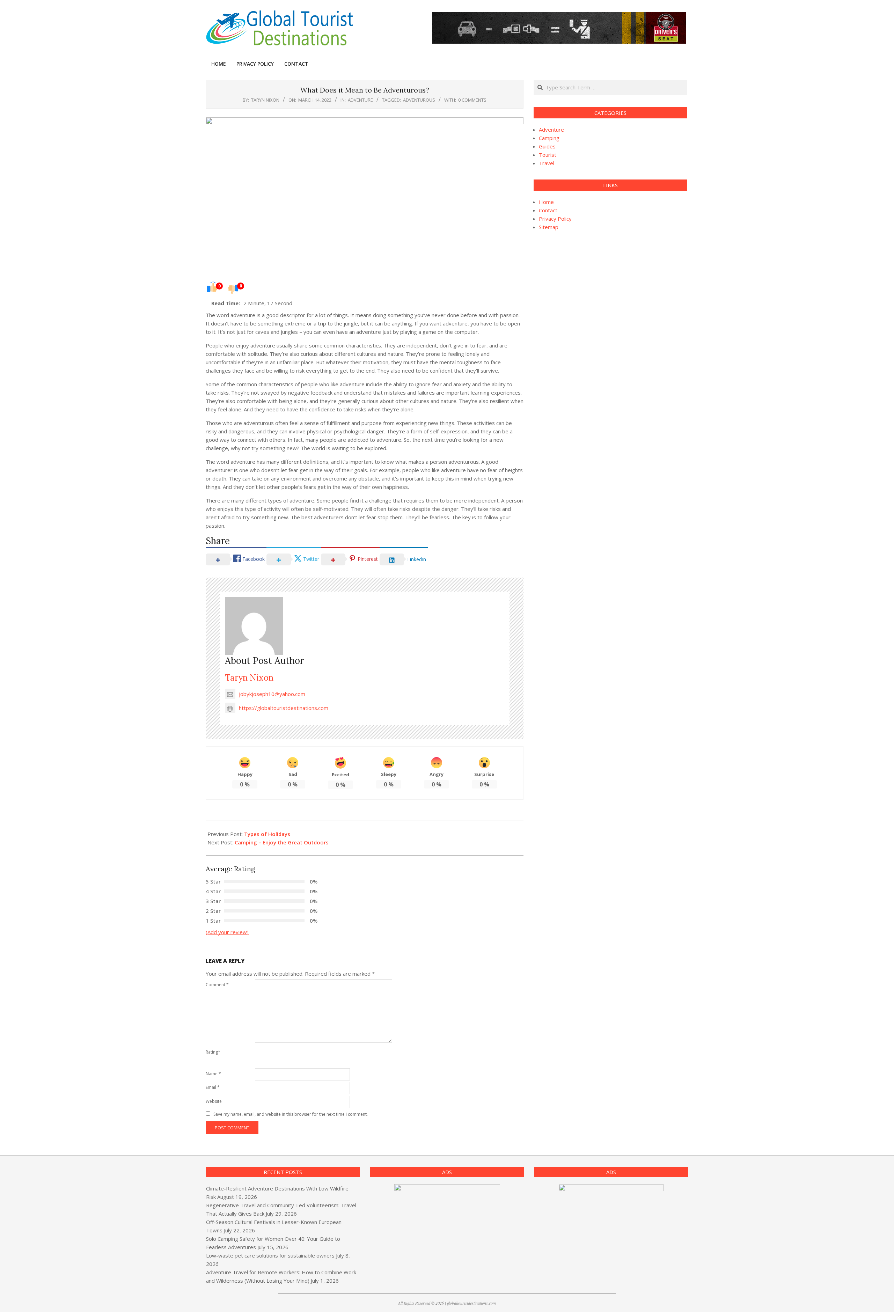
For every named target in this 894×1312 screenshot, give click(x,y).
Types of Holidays (267, 833)
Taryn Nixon (249, 677)
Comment (217, 985)
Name (213, 1074)
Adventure (360, 100)
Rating (213, 1052)
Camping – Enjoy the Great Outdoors (282, 842)
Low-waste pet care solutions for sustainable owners (270, 1255)
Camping (549, 137)
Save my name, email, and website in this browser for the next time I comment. (290, 1114)
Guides (547, 146)
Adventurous (419, 100)
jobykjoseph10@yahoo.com (272, 693)
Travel (546, 163)
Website (214, 1101)
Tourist (547, 154)
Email (213, 1087)
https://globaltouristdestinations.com (283, 707)
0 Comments (472, 100)
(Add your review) (227, 932)
